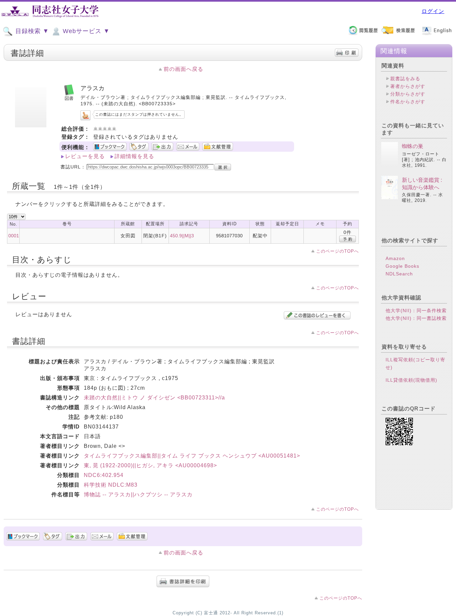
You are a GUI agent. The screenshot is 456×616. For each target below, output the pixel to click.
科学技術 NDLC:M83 (111, 485)
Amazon (395, 258)
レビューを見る (85, 156)
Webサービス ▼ (85, 31)
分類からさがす (407, 94)
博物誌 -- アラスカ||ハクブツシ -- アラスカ (138, 494)
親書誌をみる (405, 78)
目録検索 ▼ (31, 31)
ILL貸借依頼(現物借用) (411, 380)
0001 (13, 235)
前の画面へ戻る (183, 69)
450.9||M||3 (182, 235)
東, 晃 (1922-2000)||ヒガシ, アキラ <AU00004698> (150, 465)
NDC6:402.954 (104, 475)
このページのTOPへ (337, 251)
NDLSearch (399, 273)
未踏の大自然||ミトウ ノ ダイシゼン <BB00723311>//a (154, 397)
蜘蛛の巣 (412, 146)
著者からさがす (407, 86)
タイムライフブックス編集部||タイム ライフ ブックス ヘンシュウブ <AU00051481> (192, 456)
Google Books (402, 266)
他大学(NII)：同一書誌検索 (416, 318)
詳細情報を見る (134, 156)
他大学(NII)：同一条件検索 (416, 310)
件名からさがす (407, 101)
